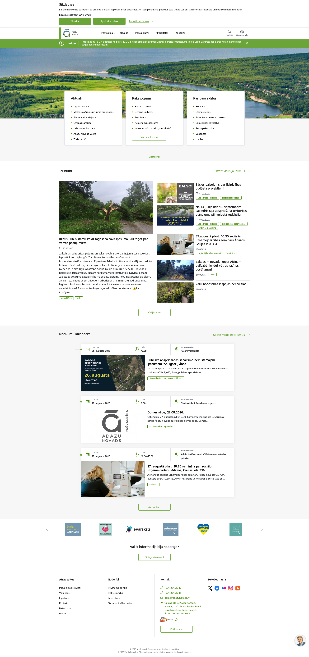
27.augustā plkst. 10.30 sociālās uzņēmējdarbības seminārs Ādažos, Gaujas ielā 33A (221, 240)
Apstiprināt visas (109, 21)
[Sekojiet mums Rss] (237, 588)
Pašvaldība (65, 608)
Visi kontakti (176, 629)
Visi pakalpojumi (149, 137)
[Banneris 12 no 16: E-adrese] (235, 528)
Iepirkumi (64, 598)
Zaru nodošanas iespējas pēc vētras (221, 284)
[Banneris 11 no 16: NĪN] (203, 528)
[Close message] (247, 43)
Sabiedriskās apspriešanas (233, 224)
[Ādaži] (70, 33)
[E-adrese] (166, 619)
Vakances (64, 592)
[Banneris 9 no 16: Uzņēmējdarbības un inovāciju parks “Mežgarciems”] (138, 528)
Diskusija (153, 484)
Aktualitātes (66, 298)
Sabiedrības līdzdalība (207, 198)
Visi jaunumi (154, 312)
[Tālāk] (262, 529)
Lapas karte (114, 598)
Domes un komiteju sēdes (161, 426)
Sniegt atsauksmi (154, 557)
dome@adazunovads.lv (176, 597)
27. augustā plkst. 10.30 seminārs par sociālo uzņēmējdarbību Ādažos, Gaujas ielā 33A (179, 468)
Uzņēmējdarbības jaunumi (209, 253)
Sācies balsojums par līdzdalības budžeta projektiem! (218, 186)
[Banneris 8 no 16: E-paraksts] (105, 528)
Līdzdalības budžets (230, 198)
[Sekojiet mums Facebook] (217, 588)
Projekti (63, 603)
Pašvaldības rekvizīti (69, 587)
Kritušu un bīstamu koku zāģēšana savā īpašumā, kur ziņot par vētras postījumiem (103, 241)
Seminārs (230, 253)
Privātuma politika (117, 587)
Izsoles (62, 613)
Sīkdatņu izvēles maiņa (120, 603)
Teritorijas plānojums (207, 228)
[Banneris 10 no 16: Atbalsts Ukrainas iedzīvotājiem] (171, 528)
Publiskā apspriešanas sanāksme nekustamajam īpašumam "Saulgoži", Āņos (181, 362)
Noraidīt (75, 21)
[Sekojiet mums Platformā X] (210, 588)
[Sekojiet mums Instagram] (230, 588)
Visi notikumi (154, 507)
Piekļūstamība (115, 592)
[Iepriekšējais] (47, 529)
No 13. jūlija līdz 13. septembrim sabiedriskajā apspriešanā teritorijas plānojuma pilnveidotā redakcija (221, 211)
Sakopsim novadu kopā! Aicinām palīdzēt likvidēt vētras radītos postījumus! (218, 265)
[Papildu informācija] (176, 619)
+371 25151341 (172, 592)
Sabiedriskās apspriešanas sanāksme (166, 378)
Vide (79, 298)
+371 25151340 (172, 587)
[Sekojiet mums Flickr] (223, 588)
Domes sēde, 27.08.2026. (165, 412)
